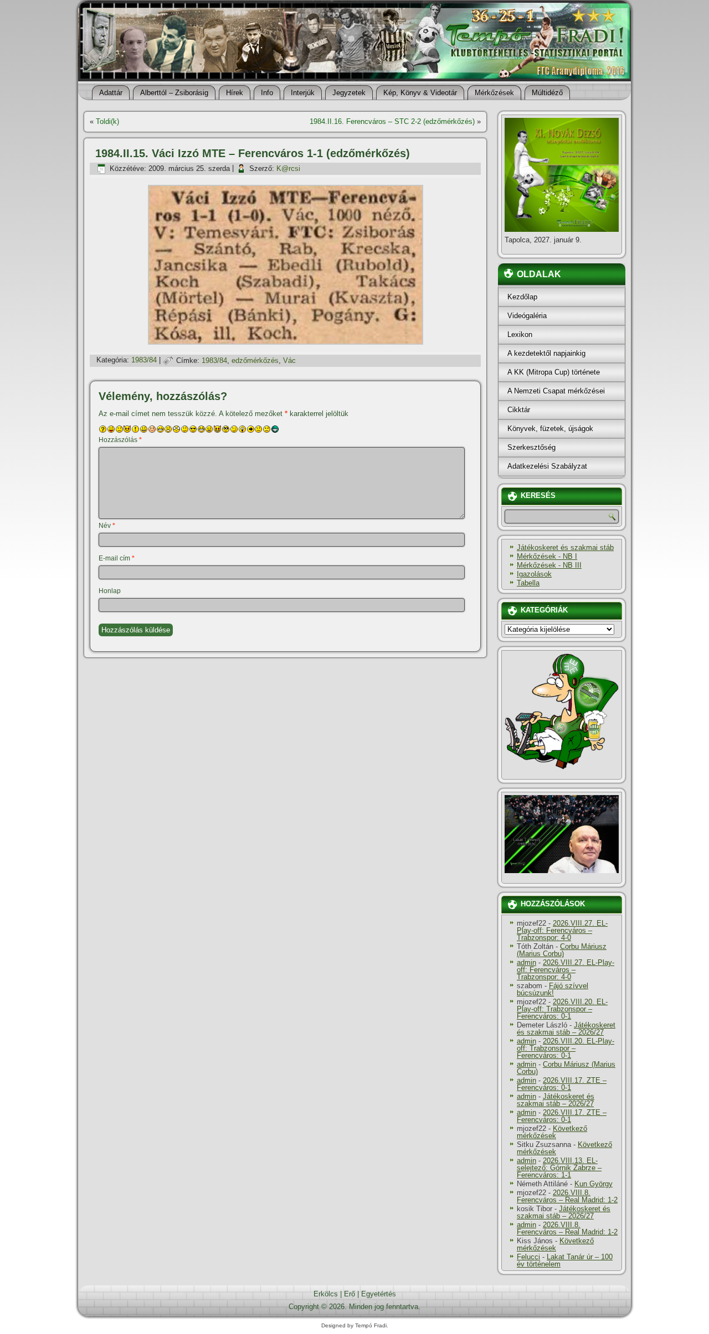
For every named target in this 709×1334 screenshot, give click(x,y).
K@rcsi (288, 168)
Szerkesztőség (531, 447)
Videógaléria (527, 316)
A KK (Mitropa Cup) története (553, 372)
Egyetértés (378, 1294)
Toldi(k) (107, 121)
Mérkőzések (494, 93)
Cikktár (518, 410)
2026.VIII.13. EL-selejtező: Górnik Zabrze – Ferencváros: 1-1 (559, 1167)
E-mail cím (117, 558)
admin (526, 962)
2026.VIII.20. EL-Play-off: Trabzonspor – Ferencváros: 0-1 (562, 1009)
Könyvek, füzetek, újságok (550, 428)
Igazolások (534, 574)
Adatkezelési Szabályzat (547, 466)
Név (107, 526)
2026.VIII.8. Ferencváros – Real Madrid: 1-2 (567, 1196)
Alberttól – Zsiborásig (174, 93)
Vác (289, 360)
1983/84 (144, 360)
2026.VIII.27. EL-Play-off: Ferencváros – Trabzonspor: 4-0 (562, 930)
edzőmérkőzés (255, 360)
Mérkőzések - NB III (549, 565)
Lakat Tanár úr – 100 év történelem (565, 1260)
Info (267, 93)
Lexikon (519, 334)
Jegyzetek (349, 93)
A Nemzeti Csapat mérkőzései (556, 391)
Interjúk (303, 93)
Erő (349, 1294)
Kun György (593, 1184)
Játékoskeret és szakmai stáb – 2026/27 (566, 1028)
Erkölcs (326, 1294)
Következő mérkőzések (552, 1132)
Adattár (110, 93)
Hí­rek (234, 93)
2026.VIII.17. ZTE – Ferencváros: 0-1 (562, 1084)
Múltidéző (547, 93)
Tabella (528, 583)
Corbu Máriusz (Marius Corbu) (562, 950)
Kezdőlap (522, 297)
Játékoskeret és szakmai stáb (565, 547)
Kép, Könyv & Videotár (420, 93)
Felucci (528, 1257)
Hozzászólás (120, 440)
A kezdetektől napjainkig (546, 353)
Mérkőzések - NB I (547, 556)
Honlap (110, 591)
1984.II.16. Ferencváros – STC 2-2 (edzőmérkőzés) (392, 121)
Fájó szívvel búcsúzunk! (552, 989)
